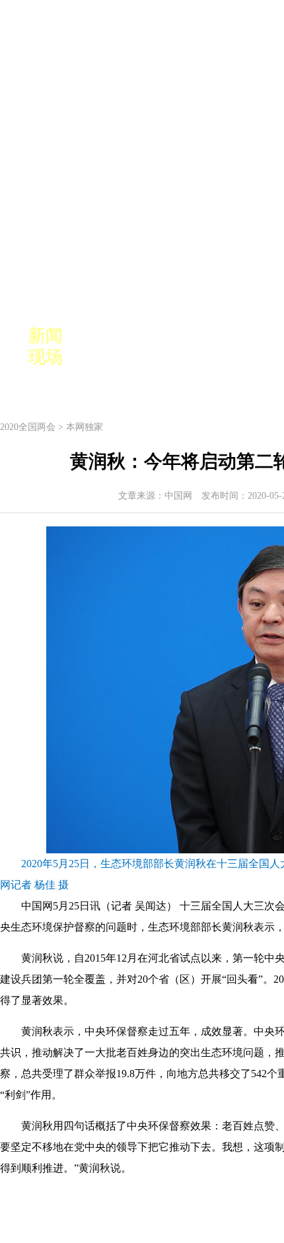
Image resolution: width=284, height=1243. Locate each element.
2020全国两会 (27, 427)
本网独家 (84, 427)
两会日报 (158, 361)
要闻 (86, 335)
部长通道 (209, 361)
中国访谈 (158, 335)
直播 (116, 335)
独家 (116, 361)
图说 (86, 361)
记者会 (204, 335)
